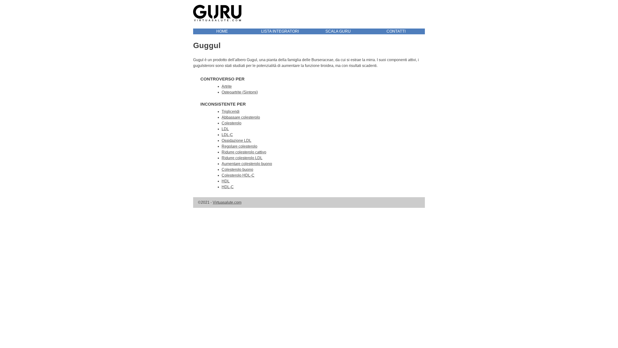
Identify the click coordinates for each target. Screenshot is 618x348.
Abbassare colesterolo (241, 117)
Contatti (396, 31)
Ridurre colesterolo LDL (242, 158)
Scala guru (338, 31)
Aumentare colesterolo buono (247, 164)
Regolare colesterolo (239, 146)
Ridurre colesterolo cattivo (244, 152)
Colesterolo (231, 123)
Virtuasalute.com (227, 202)
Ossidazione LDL (236, 140)
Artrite (227, 86)
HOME (222, 31)
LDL (225, 129)
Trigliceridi (230, 111)
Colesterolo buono (237, 169)
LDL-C (227, 135)
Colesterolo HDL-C (238, 175)
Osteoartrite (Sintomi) (240, 92)
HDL (226, 181)
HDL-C (228, 187)
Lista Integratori (280, 31)
